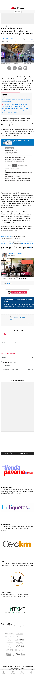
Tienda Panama (10, 654)
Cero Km (20, 654)
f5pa (20, 646)
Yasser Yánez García (7, 39)
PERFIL (31, 673)
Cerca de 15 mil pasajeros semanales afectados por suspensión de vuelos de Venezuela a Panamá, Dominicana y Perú (15, 106)
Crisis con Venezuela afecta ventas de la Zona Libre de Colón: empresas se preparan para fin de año (16, 100)
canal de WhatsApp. (27, 243)
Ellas (19, 637)
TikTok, (3, 243)
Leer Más (30, 324)
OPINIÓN (13, 673)
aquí (30, 247)
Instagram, (29, 242)
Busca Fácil (20, 643)
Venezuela (9, 283)
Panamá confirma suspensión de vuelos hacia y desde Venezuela (15, 112)
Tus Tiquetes (10, 643)
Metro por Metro (10, 650)
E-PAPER (22, 673)
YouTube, (22, 242)
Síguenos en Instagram (19, 292)
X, (6, 243)
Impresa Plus (19, 650)
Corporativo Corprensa (10, 634)
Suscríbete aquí (6, 236)
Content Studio (20, 640)
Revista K (10, 640)
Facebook (10, 243)
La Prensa (20, 634)
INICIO (3, 673)
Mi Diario (10, 637)
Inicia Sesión (18, 11)
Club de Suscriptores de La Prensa (10, 646)
